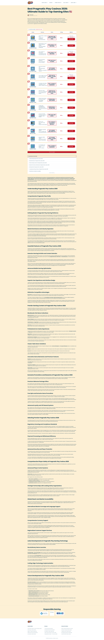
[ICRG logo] (60, 613)
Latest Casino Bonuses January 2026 (50, 632)
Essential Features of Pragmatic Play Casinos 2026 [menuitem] (36, 160)
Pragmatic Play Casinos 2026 (66, 631)
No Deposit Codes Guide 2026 (49, 631)
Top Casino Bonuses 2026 (49, 628)
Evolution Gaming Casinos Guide (66, 629)
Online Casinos (44, 2)
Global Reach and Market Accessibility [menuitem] (35, 171)
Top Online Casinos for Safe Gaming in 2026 (34, 628)
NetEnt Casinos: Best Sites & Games (67, 628)
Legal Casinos (65, 2)
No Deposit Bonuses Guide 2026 (50, 629)
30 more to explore (52, 152)
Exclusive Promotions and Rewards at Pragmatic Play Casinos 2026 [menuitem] (39, 164)
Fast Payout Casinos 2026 (32, 629)
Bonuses (50, 2)
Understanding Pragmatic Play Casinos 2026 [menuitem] (36, 158)
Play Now (71, 39)
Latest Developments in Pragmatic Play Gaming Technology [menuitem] (38, 173)
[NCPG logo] (44, 613)
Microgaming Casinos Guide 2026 (66, 632)
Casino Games (73, 2)
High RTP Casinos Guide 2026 (32, 631)
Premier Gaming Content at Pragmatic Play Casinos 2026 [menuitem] (38, 162)
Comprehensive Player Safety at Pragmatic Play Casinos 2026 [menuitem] (38, 169)
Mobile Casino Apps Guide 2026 (33, 632)
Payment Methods (58, 2)
